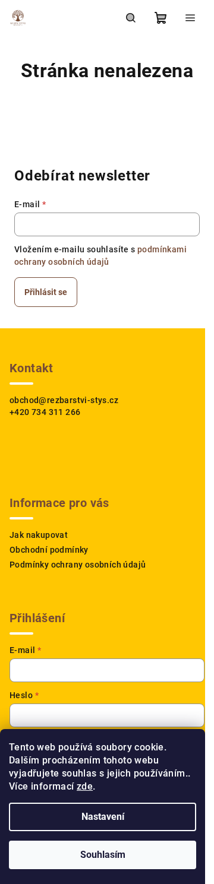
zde (85, 786)
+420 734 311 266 (45, 412)
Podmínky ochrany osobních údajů (78, 564)
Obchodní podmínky (49, 550)
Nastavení (102, 816)
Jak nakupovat (39, 535)
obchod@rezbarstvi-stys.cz (64, 400)
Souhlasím (102, 854)
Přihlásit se (45, 292)
